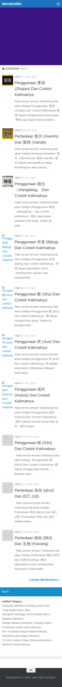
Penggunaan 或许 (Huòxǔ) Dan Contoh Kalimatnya (32, 395)
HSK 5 (18, 76)
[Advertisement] (31, 33)
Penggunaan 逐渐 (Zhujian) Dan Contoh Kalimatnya (33, 89)
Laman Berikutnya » (44, 579)
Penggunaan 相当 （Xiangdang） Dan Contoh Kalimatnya (32, 190)
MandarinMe (11, 4)
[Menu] (58, 4)
